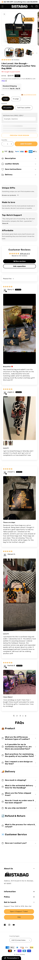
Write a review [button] (20, 261)
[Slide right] (37, 53)
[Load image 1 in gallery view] (9, 52)
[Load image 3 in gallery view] (29, 52)
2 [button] (17, 716)
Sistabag (22, 954)
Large (6, 99)
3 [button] (20, 716)
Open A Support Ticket (19, 911)
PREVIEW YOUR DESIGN (19, 135)
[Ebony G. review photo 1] (19, 329)
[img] (7, 287)
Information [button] (10, 891)
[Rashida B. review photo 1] (19, 682)
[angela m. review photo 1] (19, 418)
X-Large (16, 99)
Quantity (4, 140)
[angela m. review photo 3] (10, 443)
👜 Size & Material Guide (28, 94)
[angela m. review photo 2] (5, 443)
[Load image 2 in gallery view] (19, 52)
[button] (2, 6)
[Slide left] (2, 53)
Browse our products (9, 195)
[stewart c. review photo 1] (19, 498)
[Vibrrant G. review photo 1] (19, 594)
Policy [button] (7, 897)
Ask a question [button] (19, 266)
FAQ (19, 917)
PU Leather (8, 108)
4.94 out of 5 (25, 254)
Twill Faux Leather (23, 108)
